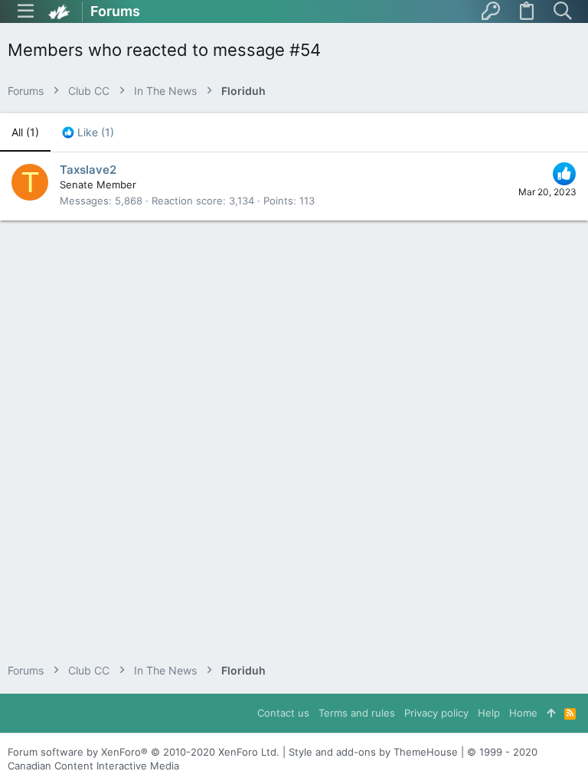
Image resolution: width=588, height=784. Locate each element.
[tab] (88, 132)
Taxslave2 (88, 169)
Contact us (283, 713)
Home (523, 713)
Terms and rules (356, 713)
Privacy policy (436, 713)
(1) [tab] (25, 132)
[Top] (551, 712)
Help (489, 713)
